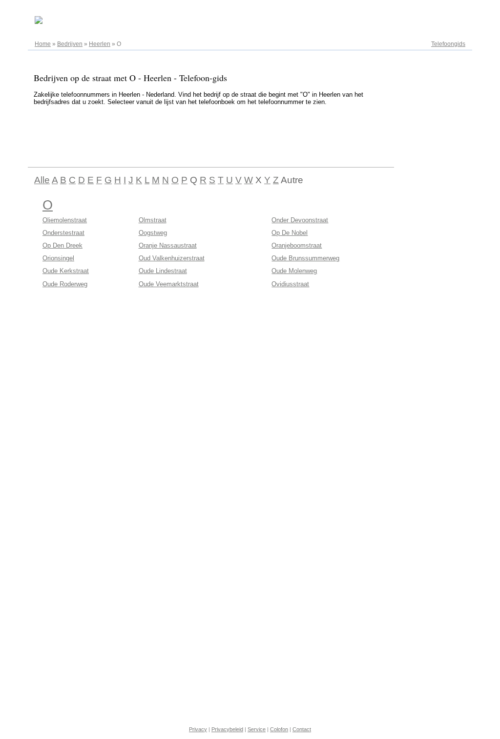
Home (43, 44)
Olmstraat (153, 220)
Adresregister (447, 10)
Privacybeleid (227, 729)
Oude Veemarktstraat (169, 284)
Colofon (279, 729)
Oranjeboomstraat (296, 245)
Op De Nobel (289, 232)
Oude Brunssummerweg (305, 258)
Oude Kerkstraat (65, 270)
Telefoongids (448, 44)
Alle (42, 180)
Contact (301, 729)
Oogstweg (153, 232)
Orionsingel (58, 258)
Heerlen (99, 44)
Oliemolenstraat (64, 220)
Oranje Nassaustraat (168, 245)
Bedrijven (70, 44)
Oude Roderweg (64, 284)
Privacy (198, 729)
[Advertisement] (205, 135)
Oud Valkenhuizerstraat (172, 258)
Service (257, 729)
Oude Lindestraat (163, 270)
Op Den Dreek (62, 245)
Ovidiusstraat (290, 284)
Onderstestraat (63, 232)
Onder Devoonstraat (299, 220)
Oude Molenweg (294, 270)
